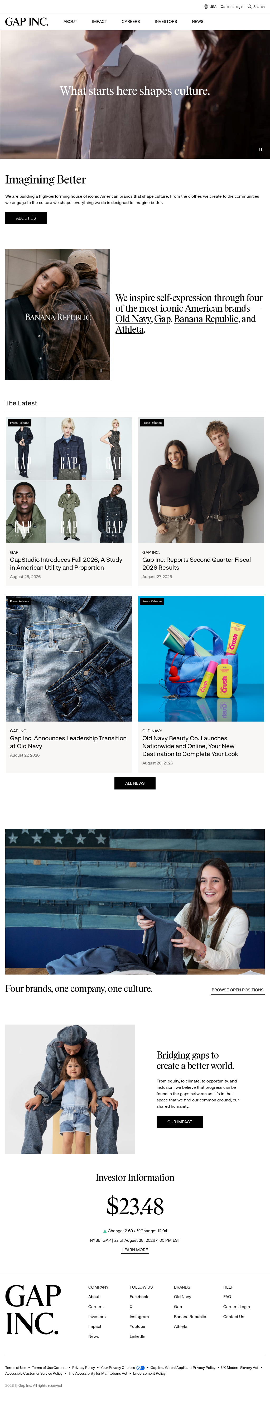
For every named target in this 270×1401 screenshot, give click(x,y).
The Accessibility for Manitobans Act (97, 1373)
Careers (131, 21)
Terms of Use (15, 1367)
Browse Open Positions (238, 989)
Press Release (19, 423)
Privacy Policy (83, 1367)
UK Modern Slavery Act (239, 1367)
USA (210, 6)
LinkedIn (137, 1336)
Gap (162, 319)
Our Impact (179, 1121)
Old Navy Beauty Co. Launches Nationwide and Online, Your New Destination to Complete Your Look (190, 746)
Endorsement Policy (149, 1373)
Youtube (137, 1326)
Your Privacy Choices (118, 1367)
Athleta (129, 330)
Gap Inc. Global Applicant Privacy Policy (183, 1367)
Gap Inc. (151, 552)
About (70, 21)
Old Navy (133, 319)
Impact (99, 21)
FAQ (227, 1296)
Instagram (139, 1316)
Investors (166, 21)
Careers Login (232, 6)
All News (135, 783)
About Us (26, 218)
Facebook (139, 1296)
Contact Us (233, 1316)
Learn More (135, 1249)
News (198, 21)
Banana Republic (206, 319)
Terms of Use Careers (49, 1367)
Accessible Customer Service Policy (33, 1373)
